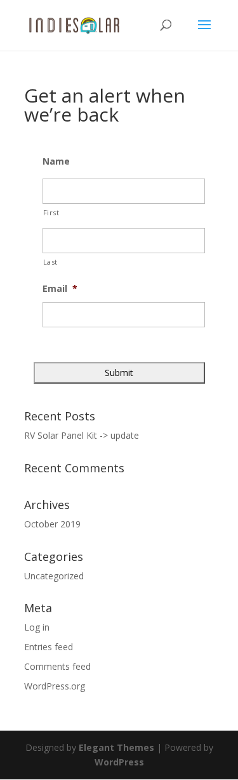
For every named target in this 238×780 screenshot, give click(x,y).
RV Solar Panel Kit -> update (81, 435)
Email (60, 288)
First (51, 212)
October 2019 (52, 524)
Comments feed (57, 666)
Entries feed (48, 647)
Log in (37, 627)
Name (56, 161)
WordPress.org (54, 686)
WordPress (119, 762)
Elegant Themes (116, 747)
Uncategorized (54, 576)
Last (50, 262)
